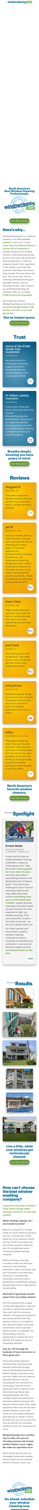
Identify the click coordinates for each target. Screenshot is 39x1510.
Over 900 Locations (19, 221)
